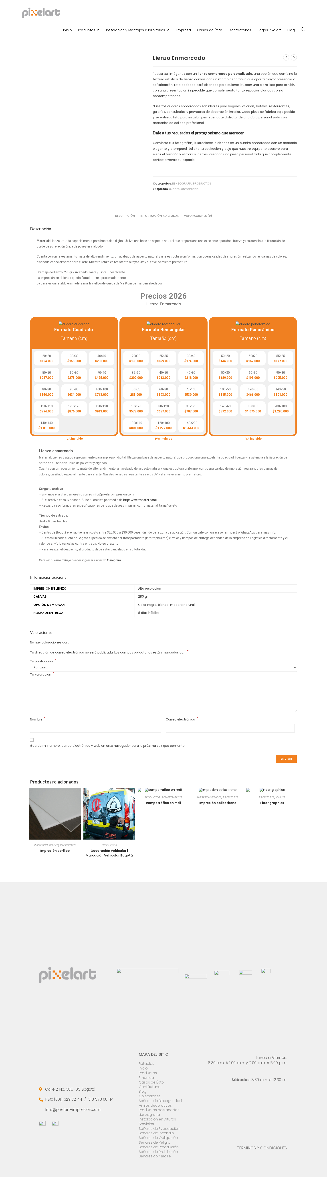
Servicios (146, 1123)
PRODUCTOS (202, 183)
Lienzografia (149, 1114)
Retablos (146, 1063)
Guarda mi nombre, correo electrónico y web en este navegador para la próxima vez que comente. (107, 745)
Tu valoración (42, 674)
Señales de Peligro (154, 1142)
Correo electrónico (182, 719)
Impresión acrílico (55, 850)
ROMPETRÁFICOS (171, 797)
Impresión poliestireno (217, 803)
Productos (148, 1073)
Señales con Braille (155, 1156)
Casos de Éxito (151, 1082)
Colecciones (150, 1096)
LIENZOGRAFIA (182, 183)
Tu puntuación (43, 661)
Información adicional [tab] (159, 216)
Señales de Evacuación (159, 1128)
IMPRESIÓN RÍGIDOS (46, 845)
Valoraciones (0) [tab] (198, 216)
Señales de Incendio (156, 1133)
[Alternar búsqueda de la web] (303, 29)
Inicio (143, 1068)
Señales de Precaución (159, 1147)
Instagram (114, 560)
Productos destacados (159, 1109)
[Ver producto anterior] (286, 57)
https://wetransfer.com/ (140, 500)
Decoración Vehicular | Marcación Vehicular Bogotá (109, 853)
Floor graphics (272, 803)
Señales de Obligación (158, 1137)
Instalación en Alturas (157, 1119)
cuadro (174, 189)
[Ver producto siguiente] (294, 57)
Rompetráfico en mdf (163, 803)
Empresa (146, 1077)
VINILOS (280, 797)
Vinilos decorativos (155, 1105)
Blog (142, 1091)
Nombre (38, 719)
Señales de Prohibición (158, 1151)
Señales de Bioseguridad (160, 1100)
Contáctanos (150, 1086)
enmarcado (190, 189)
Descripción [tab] (125, 216)
